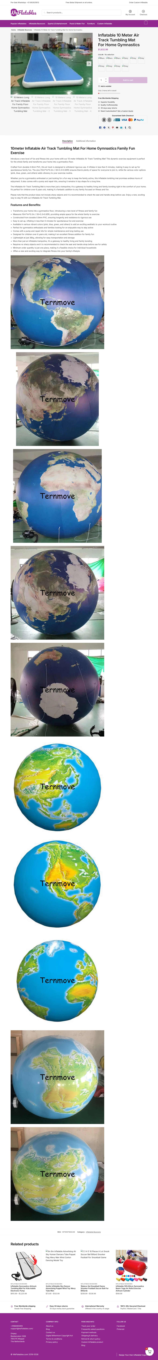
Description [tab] (67, 141)
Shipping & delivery (89, 1335)
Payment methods (88, 1332)
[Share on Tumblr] (125, 127)
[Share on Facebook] (104, 127)
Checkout (143, 14)
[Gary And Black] (125, 60)
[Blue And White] (117, 60)
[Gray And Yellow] (125, 68)
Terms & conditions (54, 1339)
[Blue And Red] (109, 60)
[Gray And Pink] (109, 68)
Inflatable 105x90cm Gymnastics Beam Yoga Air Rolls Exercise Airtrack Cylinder (130, 1288)
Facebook (121, 1326)
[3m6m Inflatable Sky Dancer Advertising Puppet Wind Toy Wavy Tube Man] (61, 1266)
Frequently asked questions (92, 1329)
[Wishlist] (38, 1253)
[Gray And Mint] (101, 68)
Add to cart (128, 80)
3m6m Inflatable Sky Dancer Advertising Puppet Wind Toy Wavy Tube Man (61, 1288)
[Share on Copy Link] (130, 127)
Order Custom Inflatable (138, 2)
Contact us (50, 1332)
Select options (26, 1298)
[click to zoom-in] (52, 64)
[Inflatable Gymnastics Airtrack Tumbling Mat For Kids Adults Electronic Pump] (26, 1266)
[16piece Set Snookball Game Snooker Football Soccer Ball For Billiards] (96, 1266)
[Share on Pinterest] (113, 127)
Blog (48, 1329)
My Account (130, 14)
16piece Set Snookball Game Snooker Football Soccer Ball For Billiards (95, 1288)
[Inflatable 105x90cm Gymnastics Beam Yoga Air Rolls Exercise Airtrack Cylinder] (131, 1266)
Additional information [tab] (86, 141)
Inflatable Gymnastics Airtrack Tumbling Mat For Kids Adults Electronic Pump (23, 1288)
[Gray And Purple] (117, 68)
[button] (89, 63)
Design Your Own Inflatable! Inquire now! (135, 1355)
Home (13, 30)
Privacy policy (52, 1342)
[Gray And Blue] (133, 60)
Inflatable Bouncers (24, 30)
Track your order (88, 1326)
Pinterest (120, 1329)
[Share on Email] (117, 127)
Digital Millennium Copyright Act (59, 1335)
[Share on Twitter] (109, 127)
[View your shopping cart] (145, 23)
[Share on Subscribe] (121, 127)
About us (49, 1326)
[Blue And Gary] (101, 60)
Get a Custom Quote (125, 111)
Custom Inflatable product (92, 1342)
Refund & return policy (90, 1339)
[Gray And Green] (141, 60)
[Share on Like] (100, 127)
